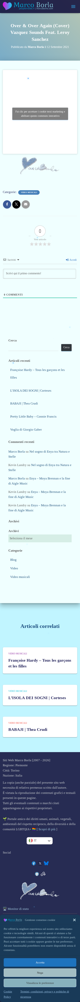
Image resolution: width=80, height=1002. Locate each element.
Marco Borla (16, 451)
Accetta (40, 962)
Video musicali (29, 192)
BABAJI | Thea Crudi (24, 403)
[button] (74, 920)
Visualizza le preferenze (40, 982)
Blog (13, 560)
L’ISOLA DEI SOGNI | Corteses (30, 390)
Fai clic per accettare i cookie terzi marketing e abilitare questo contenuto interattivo (40, 113)
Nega (40, 972)
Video (14, 568)
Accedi (73, 259)
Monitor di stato (18, 909)
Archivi (13, 531)
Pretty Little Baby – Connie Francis (33, 416)
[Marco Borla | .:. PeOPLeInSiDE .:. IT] (30, 6)
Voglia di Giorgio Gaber (26, 429)
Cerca (12, 340)
